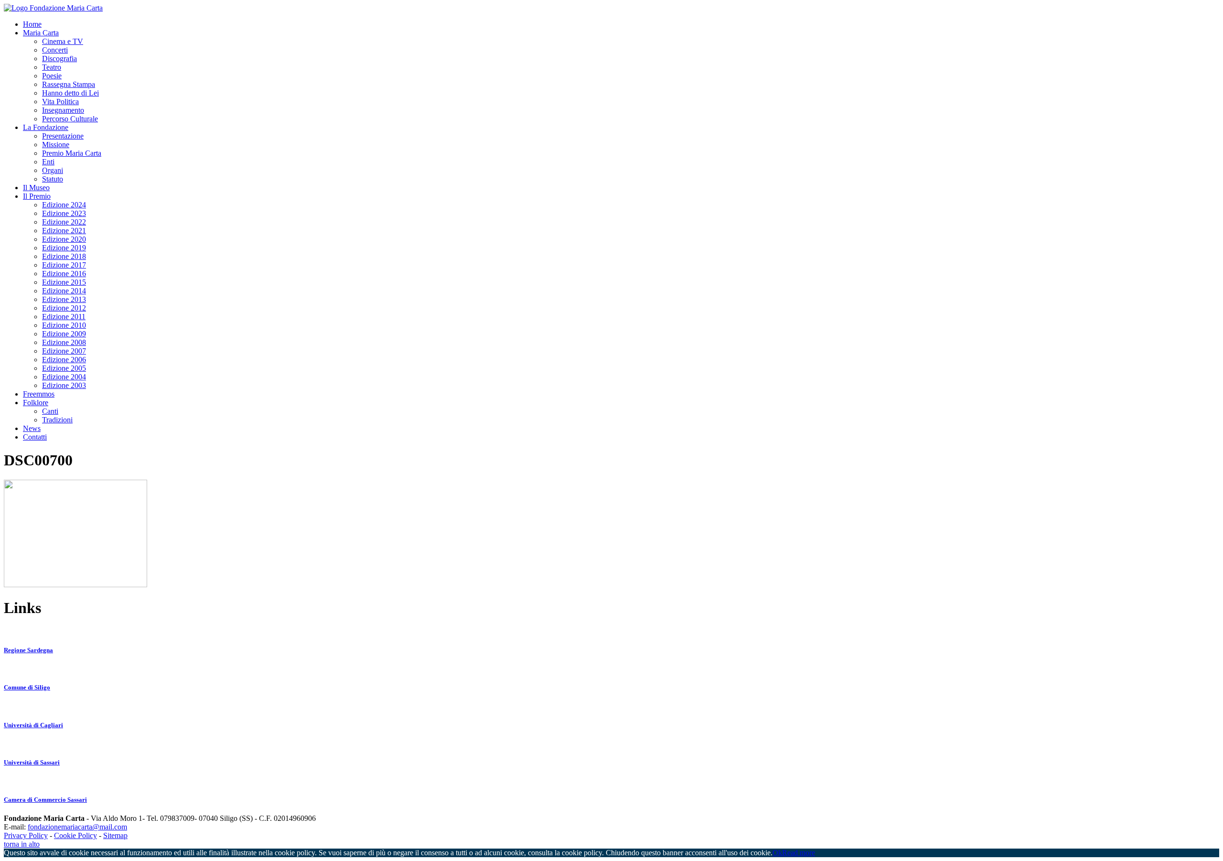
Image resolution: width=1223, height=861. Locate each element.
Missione (55, 144)
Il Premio (37, 196)
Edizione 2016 (64, 273)
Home (32, 24)
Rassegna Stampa (68, 84)
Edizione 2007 (64, 351)
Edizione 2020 (64, 239)
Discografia (59, 58)
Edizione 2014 (64, 291)
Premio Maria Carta (71, 153)
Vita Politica (60, 101)
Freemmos (38, 394)
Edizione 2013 (64, 299)
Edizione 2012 (64, 308)
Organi (52, 170)
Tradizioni (57, 420)
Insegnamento (63, 110)
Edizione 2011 (64, 316)
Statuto (52, 179)
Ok (777, 853)
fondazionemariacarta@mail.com (77, 827)
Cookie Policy (75, 835)
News (32, 428)
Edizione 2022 (64, 222)
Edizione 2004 (64, 377)
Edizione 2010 (64, 325)
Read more (798, 853)
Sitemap (115, 835)
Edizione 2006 (64, 359)
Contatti (35, 437)
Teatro (51, 67)
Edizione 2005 (64, 368)
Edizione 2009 (64, 334)
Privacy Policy (26, 835)
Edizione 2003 (64, 385)
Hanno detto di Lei (70, 93)
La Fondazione (45, 127)
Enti (48, 162)
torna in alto (22, 844)
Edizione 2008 (64, 342)
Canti (50, 411)
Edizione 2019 (64, 248)
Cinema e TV (62, 41)
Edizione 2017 (64, 265)
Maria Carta (41, 33)
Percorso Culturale (70, 119)
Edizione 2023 (64, 213)
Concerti (55, 50)
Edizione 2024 (64, 205)
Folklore (35, 402)
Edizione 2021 (64, 230)
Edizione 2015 (64, 282)
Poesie (52, 76)
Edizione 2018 (64, 256)
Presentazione (63, 136)
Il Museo (36, 187)
